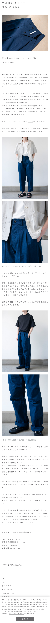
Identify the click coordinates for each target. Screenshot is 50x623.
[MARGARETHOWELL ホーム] (13, 5)
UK (3, 578)
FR (3, 582)
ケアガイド (6, 586)
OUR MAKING (8, 593)
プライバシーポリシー (16, 614)
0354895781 (11, 545)
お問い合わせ (7, 589)
